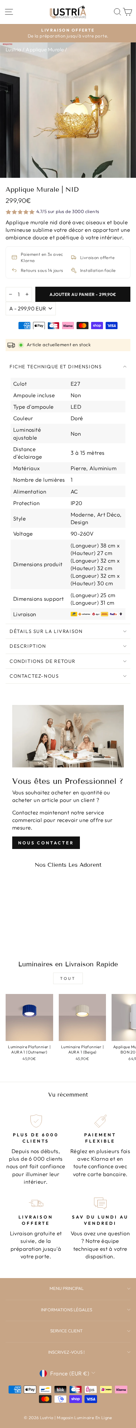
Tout (68, 978)
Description (28, 646)
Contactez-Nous (34, 676)
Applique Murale (45, 49)
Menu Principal (67, 1288)
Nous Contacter (46, 842)
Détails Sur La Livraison (46, 631)
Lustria (13, 49)
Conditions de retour (43, 661)
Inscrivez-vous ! (66, 1352)
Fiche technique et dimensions (56, 367)
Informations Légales (66, 1309)
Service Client (66, 1330)
